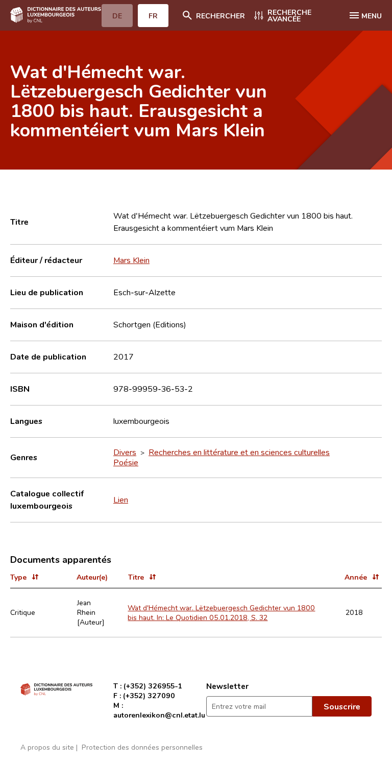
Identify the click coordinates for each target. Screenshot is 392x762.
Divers (124, 452)
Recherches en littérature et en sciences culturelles (239, 452)
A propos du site (47, 747)
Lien (120, 499)
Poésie (125, 462)
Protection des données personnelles (142, 747)
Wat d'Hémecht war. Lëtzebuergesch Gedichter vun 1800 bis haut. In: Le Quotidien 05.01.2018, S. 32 (221, 612)
